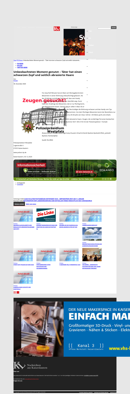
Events (24, 27)
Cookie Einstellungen (86, 392)
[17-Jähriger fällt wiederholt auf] (69, 260)
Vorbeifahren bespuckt (89, 225)
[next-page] (18, 292)
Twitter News (22, 67)
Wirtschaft (92, 59)
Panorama (92, 101)
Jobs (91, 66)
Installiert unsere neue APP (91, 375)
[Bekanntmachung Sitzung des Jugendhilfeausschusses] (92, 240)
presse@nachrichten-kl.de (32, 379)
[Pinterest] (29, 86)
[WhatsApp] (35, 86)
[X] (23, 86)
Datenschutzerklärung (43, 27)
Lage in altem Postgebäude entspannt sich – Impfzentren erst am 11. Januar (54, 199)
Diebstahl (20, 184)
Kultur (91, 94)
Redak (16, 80)
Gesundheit (93, 87)
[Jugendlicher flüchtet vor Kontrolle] (23, 283)
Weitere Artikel (19, 204)
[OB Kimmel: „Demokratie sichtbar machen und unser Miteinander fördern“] (92, 260)
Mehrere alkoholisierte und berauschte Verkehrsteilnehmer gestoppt (24, 227)
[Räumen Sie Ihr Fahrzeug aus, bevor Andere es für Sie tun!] (69, 221)
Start (15, 60)
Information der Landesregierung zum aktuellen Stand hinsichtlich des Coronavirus (57, 201)
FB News (20, 60)
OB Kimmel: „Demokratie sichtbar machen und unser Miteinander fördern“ (91, 266)
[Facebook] (16, 86)
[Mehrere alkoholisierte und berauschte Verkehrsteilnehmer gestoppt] (23, 221)
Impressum (31, 27)
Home (18, 27)
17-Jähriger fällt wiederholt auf (69, 264)
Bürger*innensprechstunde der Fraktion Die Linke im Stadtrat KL (46, 227)
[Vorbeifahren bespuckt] (92, 221)
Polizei (19, 66)
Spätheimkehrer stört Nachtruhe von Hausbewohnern (43, 266)
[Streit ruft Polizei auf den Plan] (23, 260)
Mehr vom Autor (31, 204)
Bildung (91, 73)
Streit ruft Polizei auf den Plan (24, 264)
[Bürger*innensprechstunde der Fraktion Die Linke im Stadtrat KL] (46, 221)
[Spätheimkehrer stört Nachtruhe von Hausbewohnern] (46, 260)
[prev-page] (15, 292)
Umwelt (91, 80)
